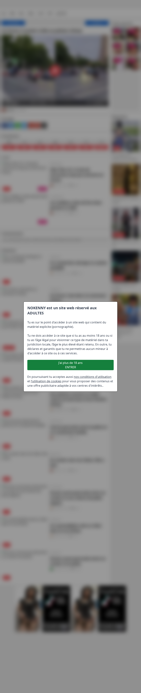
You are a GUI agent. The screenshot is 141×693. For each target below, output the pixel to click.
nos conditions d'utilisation (92, 377)
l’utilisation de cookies (46, 381)
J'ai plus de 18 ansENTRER (70, 365)
